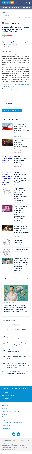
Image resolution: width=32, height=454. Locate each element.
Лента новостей (12, 97)
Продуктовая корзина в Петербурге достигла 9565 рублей (17, 344)
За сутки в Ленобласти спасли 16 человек (16, 330)
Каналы (4, 414)
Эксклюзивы (12, 7)
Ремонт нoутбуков (8, 428)
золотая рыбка (9, 95)
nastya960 (27, 17)
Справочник (6, 425)
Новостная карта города (10, 411)
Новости (5, 7)
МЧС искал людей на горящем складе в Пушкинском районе (18, 350)
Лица (3, 420)
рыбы (15, 95)
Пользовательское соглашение (12, 423)
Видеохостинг (6, 408)
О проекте (5, 392)
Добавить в (13, 23)
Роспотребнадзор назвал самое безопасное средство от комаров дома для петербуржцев (18, 365)
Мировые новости (23, 97)
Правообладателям (8, 395)
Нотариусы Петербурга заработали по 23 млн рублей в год (18, 337)
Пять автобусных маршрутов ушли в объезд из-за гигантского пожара (17, 372)
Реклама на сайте (7, 398)
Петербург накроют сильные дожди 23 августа (18, 357)
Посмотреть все (9, 105)
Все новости (29, 321)
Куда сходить (23, 7)
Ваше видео (6, 417)
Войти (29, 3)
